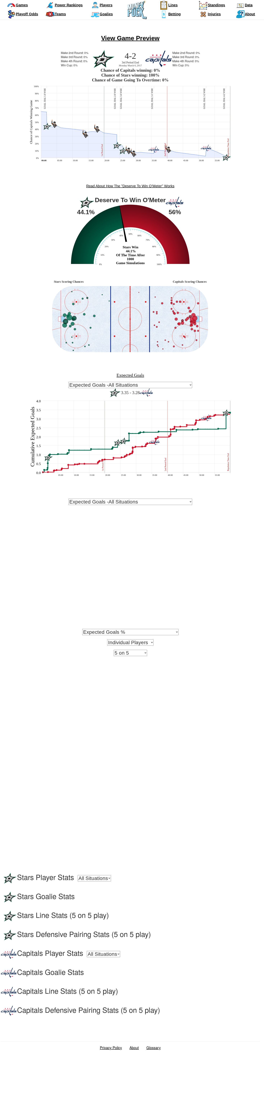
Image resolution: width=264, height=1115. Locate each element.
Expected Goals (130, 375)
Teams (60, 14)
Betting (174, 14)
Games (22, 5)
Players (106, 5)
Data (249, 5)
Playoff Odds (27, 14)
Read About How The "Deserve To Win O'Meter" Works (130, 186)
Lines (173, 5)
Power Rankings (69, 5)
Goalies (106, 14)
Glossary (153, 1047)
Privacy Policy (111, 1047)
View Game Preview (130, 38)
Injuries (214, 14)
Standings (216, 5)
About (250, 14)
